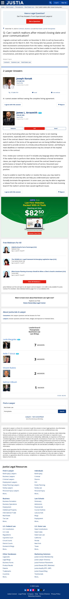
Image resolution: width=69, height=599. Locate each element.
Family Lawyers (8, 488)
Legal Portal (22, 594)
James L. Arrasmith (26, 112)
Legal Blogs (7, 560)
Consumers (6, 315)
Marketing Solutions (42, 554)
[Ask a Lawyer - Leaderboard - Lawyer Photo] (6, 345)
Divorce (37, 479)
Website (13, 128)
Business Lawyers (9, 476)
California (37, 538)
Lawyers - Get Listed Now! (34, 417)
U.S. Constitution (8, 529)
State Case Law (39, 535)
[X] (41, 590)
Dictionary (37, 501)
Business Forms (8, 563)
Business (6, 498)
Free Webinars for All (12, 243)
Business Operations (10, 504)
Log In (56, 2)
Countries (6, 574)
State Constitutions (41, 529)
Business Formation (9, 501)
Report (62, 104)
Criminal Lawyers (8, 479)
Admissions (38, 504)
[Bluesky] (38, 590)
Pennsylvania (19, 7)
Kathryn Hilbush (10, 382)
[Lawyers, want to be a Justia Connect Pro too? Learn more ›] (40, 112)
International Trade (9, 513)
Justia (2, 7)
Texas (36, 546)
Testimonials (38, 574)
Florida (36, 541)
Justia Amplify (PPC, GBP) (42, 568)
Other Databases (9, 554)
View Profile (19, 83)
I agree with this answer (12, 104)
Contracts (21, 28)
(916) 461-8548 (20, 115)
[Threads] (36, 590)
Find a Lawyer (9, 403)
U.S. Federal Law (9, 526)
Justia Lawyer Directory (42, 560)
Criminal (37, 476)
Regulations (7, 535)
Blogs (36, 516)
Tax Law (5, 518)
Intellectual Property (10, 510)
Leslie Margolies (10, 339)
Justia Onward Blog (40, 571)
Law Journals (38, 513)
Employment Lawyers (10, 482)
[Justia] (15, 2)
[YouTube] (28, 590)
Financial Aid (38, 507)
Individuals (38, 471)
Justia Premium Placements (43, 563)
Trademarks (7, 571)
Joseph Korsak (24, 78)
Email (35, 92)
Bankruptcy (38, 474)
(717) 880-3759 (20, 81)
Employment (7, 507)
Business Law (29, 28)
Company (30, 594)
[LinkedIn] (25, 590)
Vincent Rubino (9, 368)
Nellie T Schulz (9, 353)
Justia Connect (12, 594)
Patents (5, 568)
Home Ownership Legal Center (34, 303)
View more (61, 395)
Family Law (38, 488)
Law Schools (39, 498)
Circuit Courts (7, 541)
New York (37, 543)
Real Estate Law (29, 7)
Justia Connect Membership (43, 557)
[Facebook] (31, 590)
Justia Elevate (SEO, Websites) (44, 565)
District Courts (7, 543)
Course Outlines (39, 510)
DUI (35, 482)
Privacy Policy (55, 594)
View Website (56, 92)
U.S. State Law (40, 526)
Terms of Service (44, 594)
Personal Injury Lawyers (11, 491)
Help (36, 594)
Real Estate (6, 516)
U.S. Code (6, 532)
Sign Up (64, 2)
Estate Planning (39, 485)
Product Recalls (8, 565)
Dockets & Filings (8, 546)
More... (5, 494)
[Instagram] (33, 590)
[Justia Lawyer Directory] (44, 590)
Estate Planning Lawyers (11, 485)
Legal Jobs (6, 557)
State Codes (38, 532)
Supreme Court (8, 538)
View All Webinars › (34, 282)
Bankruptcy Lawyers (9, 474)
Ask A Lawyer (10, 7)
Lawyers (5, 318)
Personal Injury (39, 491)
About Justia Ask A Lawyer (14, 312)
